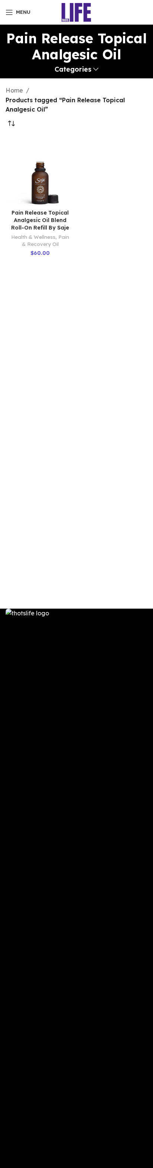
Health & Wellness (33, 237)
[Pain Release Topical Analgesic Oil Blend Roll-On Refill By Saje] (40, 171)
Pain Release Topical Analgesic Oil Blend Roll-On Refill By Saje (40, 220)
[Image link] (76, 887)
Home (14, 90)
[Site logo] (77, 11)
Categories (73, 69)
